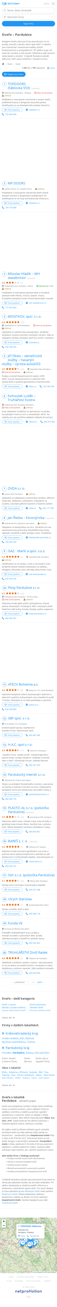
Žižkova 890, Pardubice (39, 881)
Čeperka (6, 1075)
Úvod (11, 1276)
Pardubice (18, 1052)
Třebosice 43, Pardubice (38, 958)
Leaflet (35, 1272)
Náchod (29, 1038)
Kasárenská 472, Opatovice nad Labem (19, 523)
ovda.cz (32, 508)
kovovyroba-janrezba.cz (40, 537)
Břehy (4, 1072)
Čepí (13, 1075)
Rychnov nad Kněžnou (14, 1041)
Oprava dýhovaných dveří (14, 1010)
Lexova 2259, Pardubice (13, 494)
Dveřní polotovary (38, 1004)
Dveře (9, 64)
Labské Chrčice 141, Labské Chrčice (18, 189)
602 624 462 (34, 943)
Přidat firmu (42, 1276)
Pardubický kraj (17, 1048)
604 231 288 (34, 889)
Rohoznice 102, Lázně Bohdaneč (41, 690)
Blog (29, 1296)
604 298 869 (10, 709)
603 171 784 (48, 508)
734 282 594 (10, 542)
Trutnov (31, 1041)
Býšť (41, 1072)
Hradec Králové (10, 1038)
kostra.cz (33, 421)
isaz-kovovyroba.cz (37, 574)
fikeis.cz (32, 386)
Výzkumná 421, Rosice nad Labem (17, 780)
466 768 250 (10, 347)
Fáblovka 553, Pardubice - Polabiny (17, 93)
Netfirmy (14, 3)
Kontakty (19, 1281)
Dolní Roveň (49, 1075)
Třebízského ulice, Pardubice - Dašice (18, 286)
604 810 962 (49, 421)
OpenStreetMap (46, 1272)
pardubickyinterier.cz (39, 794)
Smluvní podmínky (25, 1276)
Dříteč (18, 1078)
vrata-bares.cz (35, 861)
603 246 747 (10, 866)
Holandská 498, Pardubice (39, 557)
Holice (34, 1078)
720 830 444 (10, 114)
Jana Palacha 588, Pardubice (41, 817)
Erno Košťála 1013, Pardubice (15, 724)
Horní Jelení (44, 1078)
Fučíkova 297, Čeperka (37, 847)
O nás (9, 1281)
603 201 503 (34, 765)
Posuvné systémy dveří (40, 1010)
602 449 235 (10, 578)
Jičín (22, 1038)
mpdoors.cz (34, 203)
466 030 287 (10, 618)
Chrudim (6, 1052)
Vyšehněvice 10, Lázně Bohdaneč (17, 325)
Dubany (26, 1078)
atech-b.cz (34, 704)
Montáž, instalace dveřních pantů (17, 1007)
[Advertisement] (28, 148)
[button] (25, 1241)
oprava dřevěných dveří (29, 1191)
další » (40, 982)
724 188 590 (48, 386)
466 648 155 (10, 799)
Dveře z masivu (9, 1004)
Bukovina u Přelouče (18, 1072)
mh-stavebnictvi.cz (37, 303)
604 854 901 (34, 831)
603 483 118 (34, 913)
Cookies (47, 1281)
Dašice (39, 1075)
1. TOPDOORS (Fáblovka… (30, 1226)
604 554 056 (34, 973)
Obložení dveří (36, 1007)
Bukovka (33, 1072)
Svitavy (29, 1052)
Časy (46, 1072)
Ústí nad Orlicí (41, 1052)
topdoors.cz (34, 109)
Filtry (52, 68)
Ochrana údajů (33, 1281)
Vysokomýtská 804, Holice (39, 905)
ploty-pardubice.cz (37, 613)
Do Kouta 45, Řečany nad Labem (16, 929)
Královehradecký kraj (22, 1033)
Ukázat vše (7, 1017)
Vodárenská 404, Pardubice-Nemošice (19, 405)
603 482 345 (34, 735)
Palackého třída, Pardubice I (40, 369)
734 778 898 (10, 207)
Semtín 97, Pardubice (38, 751)
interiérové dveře (10, 1203)
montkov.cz (34, 342)
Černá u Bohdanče (25, 1075)
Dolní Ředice (8, 1078)
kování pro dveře (9, 1194)
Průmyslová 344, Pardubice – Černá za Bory (21, 597)
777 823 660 (10, 307)
